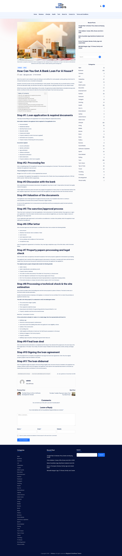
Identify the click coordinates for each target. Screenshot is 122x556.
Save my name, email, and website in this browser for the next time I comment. (38, 435)
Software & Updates (84, 148)
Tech (80, 160)
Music (80, 134)
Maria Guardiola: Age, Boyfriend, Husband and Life (91, 37)
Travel (80, 169)
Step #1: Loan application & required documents (29, 95)
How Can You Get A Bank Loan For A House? (41, 373)
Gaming (81, 102)
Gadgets (81, 99)
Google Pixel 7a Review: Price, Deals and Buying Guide (91, 26)
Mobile (80, 128)
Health (80, 105)
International (82, 111)
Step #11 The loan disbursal (25, 111)
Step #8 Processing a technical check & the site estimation (32, 106)
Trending (81, 171)
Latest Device (82, 117)
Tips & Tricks (82, 166)
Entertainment (82, 90)
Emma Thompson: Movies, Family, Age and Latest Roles (90, 42)
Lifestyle (20, 67)
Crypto (80, 82)
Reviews (81, 143)
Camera (81, 73)
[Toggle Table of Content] (44, 94)
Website (59, 429)
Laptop (80, 114)
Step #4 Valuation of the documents (27, 100)
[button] (29, 383)
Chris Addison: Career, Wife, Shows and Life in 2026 (91, 31)
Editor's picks (82, 85)
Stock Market (82, 154)
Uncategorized (83, 177)
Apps (80, 67)
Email (39, 429)
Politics (80, 140)
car (79, 76)
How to (80, 108)
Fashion (81, 93)
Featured (81, 96)
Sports (80, 151)
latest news (82, 119)
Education (81, 88)
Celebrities (81, 79)
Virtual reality (82, 180)
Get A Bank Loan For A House (24, 373)
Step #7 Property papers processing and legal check (31, 104)
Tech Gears (82, 163)
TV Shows (81, 174)
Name (19, 429)
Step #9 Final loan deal (24, 107)
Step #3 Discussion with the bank (26, 98)
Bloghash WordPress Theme (73, 553)
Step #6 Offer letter (23, 103)
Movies (80, 131)
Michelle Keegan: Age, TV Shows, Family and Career (90, 47)
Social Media (82, 145)
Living (80, 125)
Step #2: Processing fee (24, 97)
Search (79, 450)
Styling (80, 157)
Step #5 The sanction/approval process (28, 101)
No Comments (38, 74)
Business (81, 70)
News (25, 67)
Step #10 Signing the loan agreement (27, 109)
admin (28, 381)
